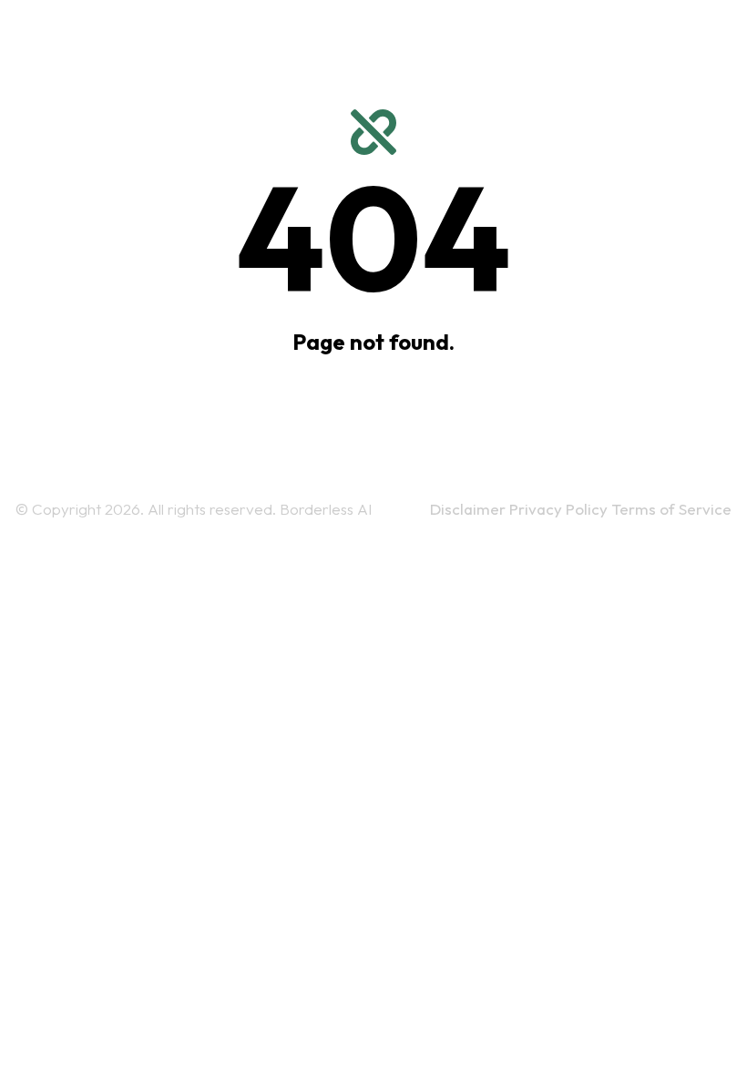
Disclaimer (469, 508)
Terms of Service (671, 508)
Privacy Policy (560, 508)
